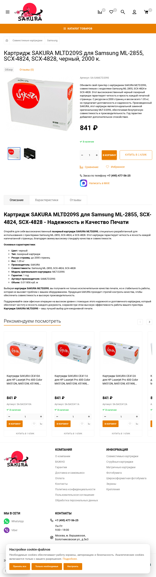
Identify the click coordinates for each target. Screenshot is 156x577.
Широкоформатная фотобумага (126, 478)
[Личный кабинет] (134, 12)
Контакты (61, 483)
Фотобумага (114, 472)
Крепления (113, 489)
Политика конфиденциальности (75, 489)
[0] (146, 12)
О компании (62, 456)
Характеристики (46, 200)
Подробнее (70, 558)
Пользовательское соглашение (74, 494)
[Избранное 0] (111, 12)
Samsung (52, 40)
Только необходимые (46, 566)
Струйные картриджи (119, 461)
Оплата (59, 478)
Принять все (19, 566)
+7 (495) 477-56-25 (119, 175)
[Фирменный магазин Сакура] (26, 456)
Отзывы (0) (27, 69)
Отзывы (75, 200)
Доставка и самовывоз (69, 472)
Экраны (111, 483)
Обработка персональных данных (76, 500)
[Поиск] (123, 12)
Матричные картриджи (120, 467)
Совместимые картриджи (27, 40)
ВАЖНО (60, 461)
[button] (149, 322)
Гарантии (61, 467)
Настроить (72, 566)
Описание (16, 200)
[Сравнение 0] (100, 12)
